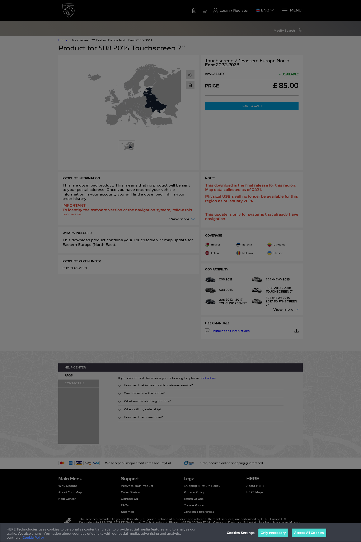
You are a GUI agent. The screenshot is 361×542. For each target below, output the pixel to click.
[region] (180, 532)
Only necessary (273, 532)
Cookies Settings (241, 532)
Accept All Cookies (309, 532)
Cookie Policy (33, 537)
